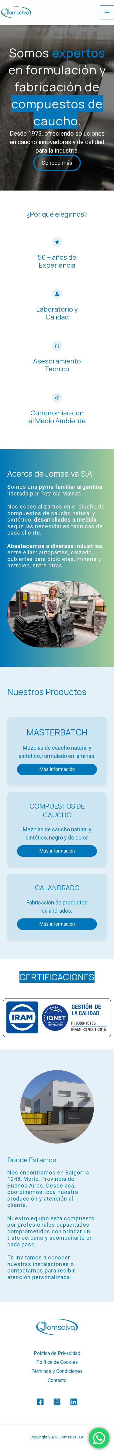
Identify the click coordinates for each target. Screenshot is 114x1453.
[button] (57, 769)
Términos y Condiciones (57, 1371)
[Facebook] (40, 1402)
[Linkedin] (74, 1402)
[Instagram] (57, 1402)
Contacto (57, 1380)
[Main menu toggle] (107, 12)
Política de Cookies (57, 1362)
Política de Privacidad (57, 1353)
